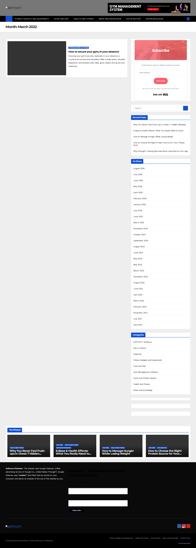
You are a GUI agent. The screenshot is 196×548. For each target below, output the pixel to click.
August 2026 (139, 168)
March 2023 (138, 271)
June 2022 (138, 289)
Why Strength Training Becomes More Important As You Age (160, 151)
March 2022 (138, 301)
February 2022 (139, 307)
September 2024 (140, 240)
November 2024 (140, 228)
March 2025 (138, 222)
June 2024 (138, 252)
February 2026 (140, 198)
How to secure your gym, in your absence (93, 51)
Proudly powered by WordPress (17, 541)
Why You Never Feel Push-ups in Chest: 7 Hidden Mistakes (159, 124)
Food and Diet (61, 19)
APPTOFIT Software (142, 342)
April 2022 (137, 295)
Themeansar (48, 541)
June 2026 (138, 180)
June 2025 (138, 216)
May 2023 (137, 265)
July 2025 (137, 210)
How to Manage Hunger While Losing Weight (153, 136)
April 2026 (138, 192)
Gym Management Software (78, 47)
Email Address (75, 497)
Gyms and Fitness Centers (144, 378)
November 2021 (140, 313)
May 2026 (137, 186)
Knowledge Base (154, 19)
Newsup (38, 541)
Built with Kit (160, 94)
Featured (137, 354)
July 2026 (137, 174)
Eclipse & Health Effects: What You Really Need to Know (158, 130)
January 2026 (139, 204)
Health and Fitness (84, 19)
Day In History (133, 19)
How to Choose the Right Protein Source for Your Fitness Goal (164, 453)
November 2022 (140, 277)
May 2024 (137, 258)
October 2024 (139, 234)
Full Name (73, 485)
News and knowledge (110, 19)
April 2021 (137, 325)
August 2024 (139, 246)
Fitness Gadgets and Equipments (32, 19)
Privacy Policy (185, 538)
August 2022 (139, 283)
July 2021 (137, 319)
